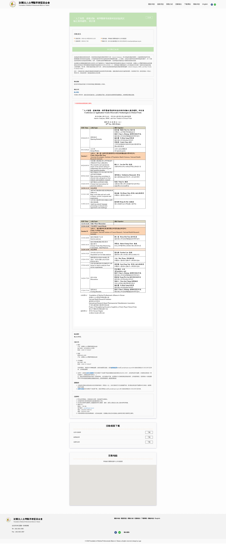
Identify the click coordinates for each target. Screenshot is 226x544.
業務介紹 (169, 4)
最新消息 (160, 4)
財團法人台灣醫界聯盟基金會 (28, 519)
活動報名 (178, 4)
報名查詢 (126, 532)
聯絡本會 (196, 4)
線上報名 (76, 92)
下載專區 (187, 4)
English (205, 4)
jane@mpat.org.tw (89, 408)
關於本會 (151, 4)
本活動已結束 (113, 49)
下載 (149, 432)
